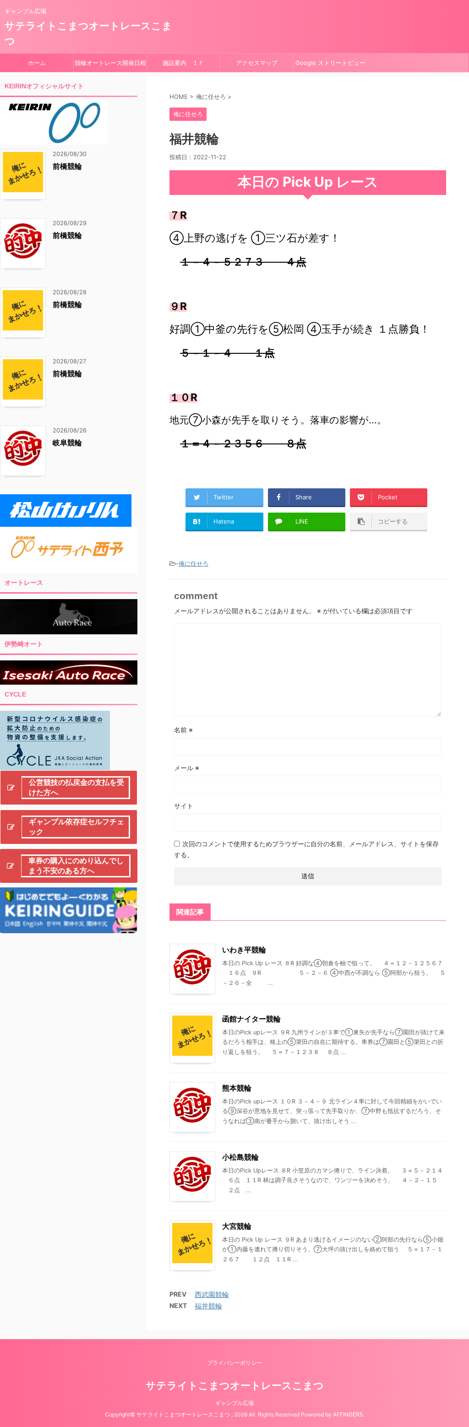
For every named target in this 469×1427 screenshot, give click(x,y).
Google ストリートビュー (330, 62)
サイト (183, 806)
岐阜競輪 (67, 442)
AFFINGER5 (348, 1414)
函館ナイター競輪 (251, 1018)
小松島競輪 (240, 1157)
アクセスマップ (257, 62)
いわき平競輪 (244, 949)
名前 (183, 730)
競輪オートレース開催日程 (110, 62)
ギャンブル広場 (234, 1403)
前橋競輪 (67, 166)
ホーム (37, 62)
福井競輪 (208, 1306)
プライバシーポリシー (234, 1362)
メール (186, 768)
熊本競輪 (236, 1087)
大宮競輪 (236, 1226)
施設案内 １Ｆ (183, 62)
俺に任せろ (193, 563)
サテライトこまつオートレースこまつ (235, 1385)
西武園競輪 (212, 1294)
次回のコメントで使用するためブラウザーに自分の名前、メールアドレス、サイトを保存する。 (306, 849)
